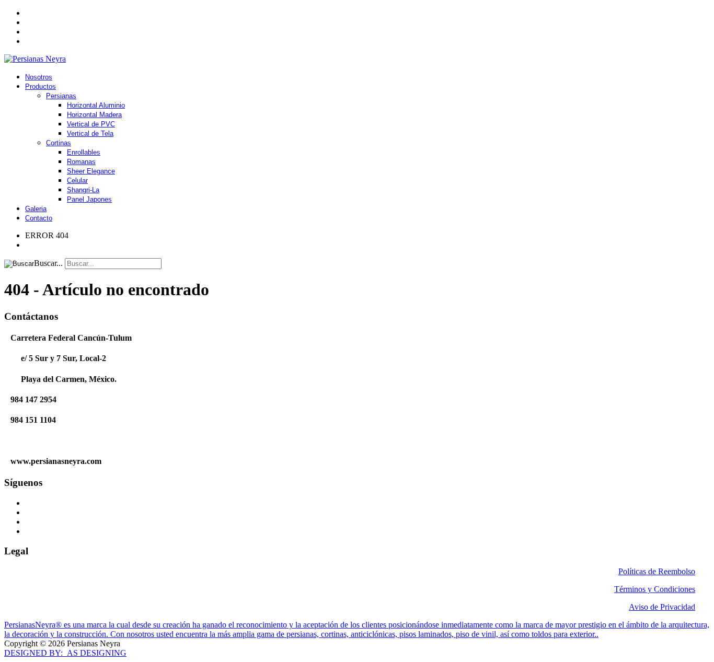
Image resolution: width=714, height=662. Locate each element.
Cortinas (58, 143)
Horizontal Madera (94, 115)
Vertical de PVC (91, 124)
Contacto (38, 218)
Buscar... (48, 263)
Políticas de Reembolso (656, 571)
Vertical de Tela (90, 133)
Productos (40, 86)
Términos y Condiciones (654, 589)
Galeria (36, 209)
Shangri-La (83, 190)
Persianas (61, 96)
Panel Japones (89, 199)
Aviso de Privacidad (662, 606)
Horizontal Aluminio (96, 105)
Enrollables (83, 152)
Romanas (81, 162)
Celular (77, 180)
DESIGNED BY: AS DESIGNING (65, 652)
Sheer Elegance (91, 171)
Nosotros (38, 77)
